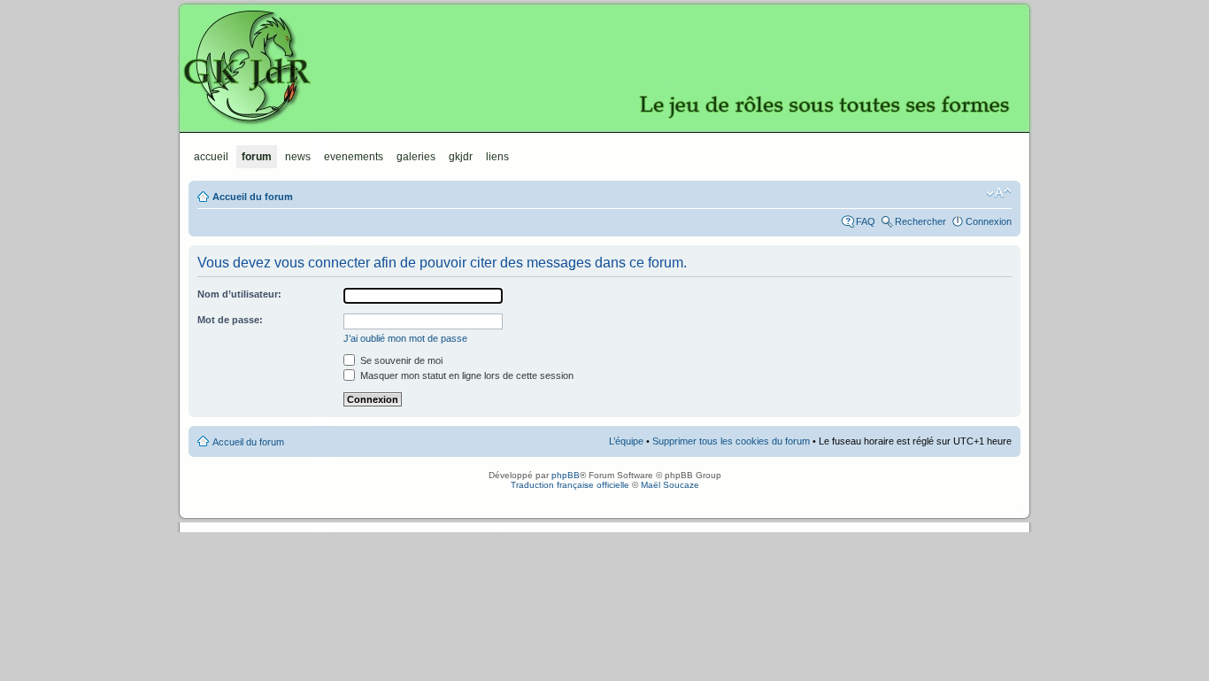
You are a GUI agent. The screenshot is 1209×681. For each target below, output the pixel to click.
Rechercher (920, 221)
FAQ (865, 221)
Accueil (211, 157)
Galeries (416, 157)
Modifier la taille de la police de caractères (999, 193)
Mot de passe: (230, 319)
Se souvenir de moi (400, 360)
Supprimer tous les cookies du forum (731, 441)
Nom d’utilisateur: (239, 294)
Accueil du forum (252, 196)
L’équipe (626, 441)
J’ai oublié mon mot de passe (405, 338)
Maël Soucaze (670, 485)
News (298, 157)
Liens (497, 157)
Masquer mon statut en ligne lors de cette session (466, 375)
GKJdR (604, 66)
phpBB (565, 475)
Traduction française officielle (570, 485)
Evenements (353, 157)
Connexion (989, 221)
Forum (257, 157)
